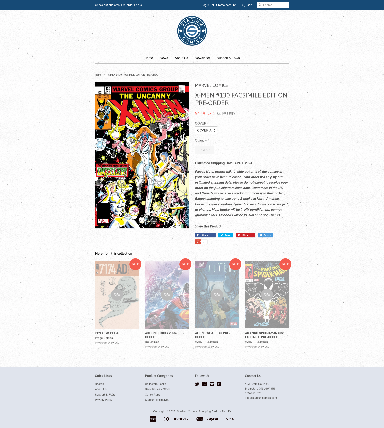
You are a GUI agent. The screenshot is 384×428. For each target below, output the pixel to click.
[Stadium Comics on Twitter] (197, 385)
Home (148, 57)
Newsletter (202, 57)
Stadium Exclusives (157, 400)
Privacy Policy (103, 400)
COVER (200, 123)
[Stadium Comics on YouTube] (219, 385)
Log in (206, 5)
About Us (181, 57)
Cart (249, 5)
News (164, 57)
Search (99, 384)
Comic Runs (152, 394)
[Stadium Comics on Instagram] (212, 385)
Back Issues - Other (157, 389)
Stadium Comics (187, 411)
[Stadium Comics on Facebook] (204, 385)
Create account (226, 5)
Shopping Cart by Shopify (215, 411)
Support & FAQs (228, 57)
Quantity (201, 140)
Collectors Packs (155, 384)
